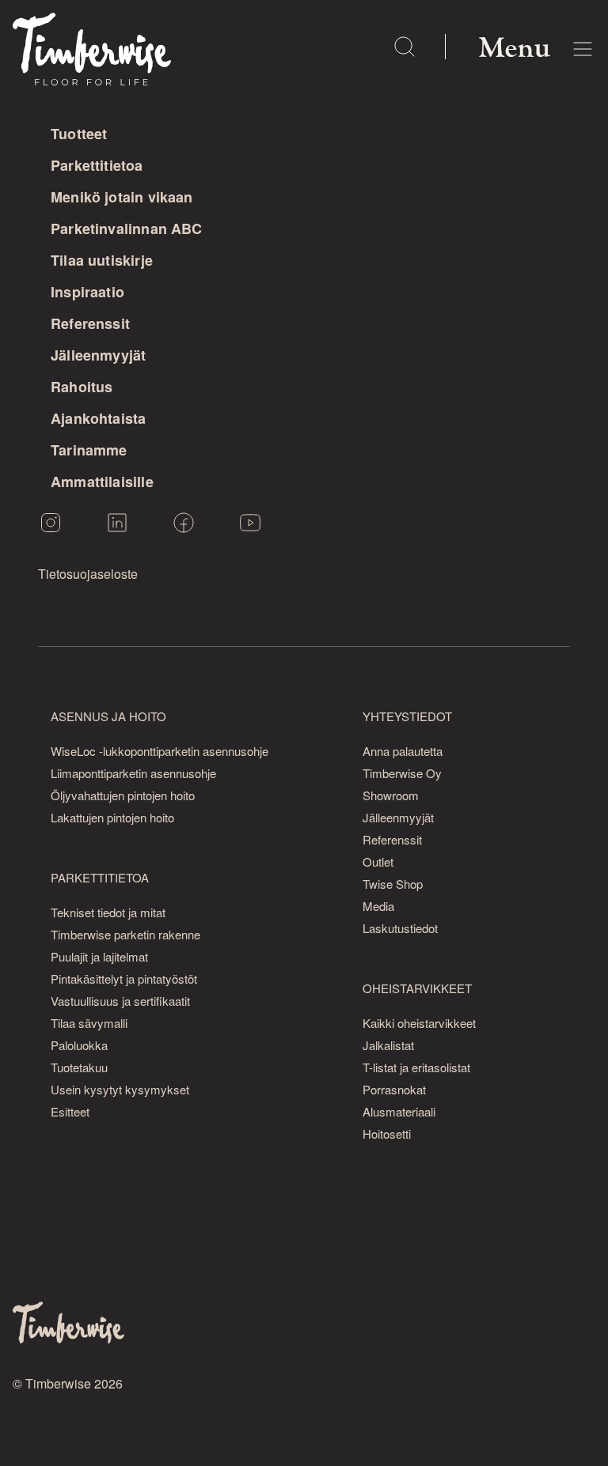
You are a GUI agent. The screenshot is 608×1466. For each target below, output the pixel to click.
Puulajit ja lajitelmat (99, 956)
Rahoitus (81, 386)
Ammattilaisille (102, 481)
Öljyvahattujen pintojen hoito (123, 795)
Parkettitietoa (97, 165)
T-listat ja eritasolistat (416, 1067)
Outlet (378, 861)
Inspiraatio (87, 291)
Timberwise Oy (402, 773)
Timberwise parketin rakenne (125, 934)
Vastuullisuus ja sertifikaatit (120, 1000)
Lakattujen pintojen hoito (112, 817)
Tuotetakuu (79, 1067)
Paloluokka (79, 1045)
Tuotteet (79, 133)
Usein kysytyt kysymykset (120, 1089)
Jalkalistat (388, 1045)
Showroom (391, 795)
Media (378, 905)
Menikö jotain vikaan (122, 197)
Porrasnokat (394, 1089)
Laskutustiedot (400, 928)
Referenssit (90, 323)
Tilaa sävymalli (89, 1022)
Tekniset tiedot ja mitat (108, 912)
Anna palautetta (403, 750)
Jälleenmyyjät (98, 355)
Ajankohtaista (98, 418)
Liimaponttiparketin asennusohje (133, 773)
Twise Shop (393, 883)
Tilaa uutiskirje (102, 260)
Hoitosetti (387, 1133)
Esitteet (70, 1111)
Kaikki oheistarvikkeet (419, 1022)
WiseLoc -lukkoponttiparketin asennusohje (159, 750)
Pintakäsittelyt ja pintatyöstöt (124, 978)
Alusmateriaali (399, 1111)
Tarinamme (89, 450)
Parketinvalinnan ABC (127, 228)
